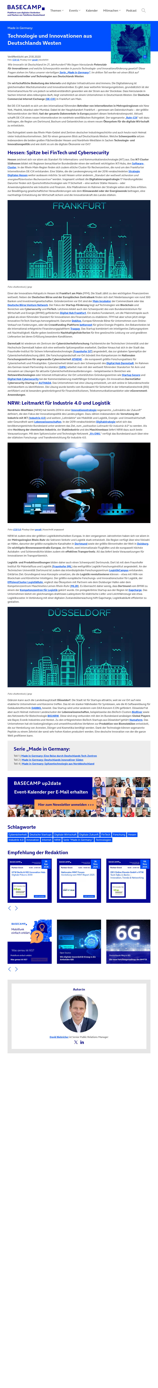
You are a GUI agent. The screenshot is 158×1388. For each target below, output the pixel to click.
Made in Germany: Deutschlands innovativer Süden (52, 760)
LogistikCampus (119, 570)
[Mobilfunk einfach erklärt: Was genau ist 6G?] (30, 942)
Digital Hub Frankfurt (73, 313)
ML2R (74, 586)
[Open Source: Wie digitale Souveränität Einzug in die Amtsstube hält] (79, 942)
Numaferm (136, 720)
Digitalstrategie (105, 422)
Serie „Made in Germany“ (74, 72)
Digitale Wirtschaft (65, 834)
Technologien (103, 840)
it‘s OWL (95, 433)
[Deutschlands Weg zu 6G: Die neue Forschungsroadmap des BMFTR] (128, 942)
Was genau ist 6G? (21, 957)
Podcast (131, 10)
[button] (9, 908)
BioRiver (137, 712)
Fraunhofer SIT (83, 351)
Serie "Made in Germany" (78, 840)
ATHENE (77, 359)
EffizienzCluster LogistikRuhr (25, 582)
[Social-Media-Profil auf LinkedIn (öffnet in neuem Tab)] (82, 1042)
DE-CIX (50, 99)
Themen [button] (55, 10)
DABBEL (36, 708)
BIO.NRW (53, 716)
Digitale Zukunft (89, 834)
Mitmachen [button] (110, 10)
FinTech (105, 834)
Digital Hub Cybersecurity (23, 379)
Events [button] (73, 10)
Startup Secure (131, 375)
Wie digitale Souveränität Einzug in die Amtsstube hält (78, 956)
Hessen (132, 834)
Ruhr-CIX (131, 117)
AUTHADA (45, 383)
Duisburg (142, 544)
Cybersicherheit (18, 834)
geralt (35, 59)
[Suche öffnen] (144, 10)
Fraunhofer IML (62, 566)
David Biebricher (59, 1037)
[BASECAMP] (26, 10)
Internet (47, 840)
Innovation (32, 840)
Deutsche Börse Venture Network (28, 305)
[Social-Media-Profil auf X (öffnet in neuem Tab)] (76, 1042)
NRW (57, 840)
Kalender (92, 10)
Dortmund (81, 544)
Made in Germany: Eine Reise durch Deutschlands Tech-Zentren (59, 756)
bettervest (86, 325)
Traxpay (75, 329)
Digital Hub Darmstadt (120, 363)
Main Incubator (102, 301)
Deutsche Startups (41, 834)
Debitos (76, 321)
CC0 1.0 (15, 59)
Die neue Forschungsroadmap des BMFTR (128, 957)
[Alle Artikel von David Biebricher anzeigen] (79, 1013)
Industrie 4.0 (37, 418)
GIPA (63, 367)
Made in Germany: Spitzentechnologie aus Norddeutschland (58, 764)
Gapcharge (135, 590)
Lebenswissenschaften (47, 422)
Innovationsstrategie (84, 410)
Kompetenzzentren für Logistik (39, 590)
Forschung (119, 834)
